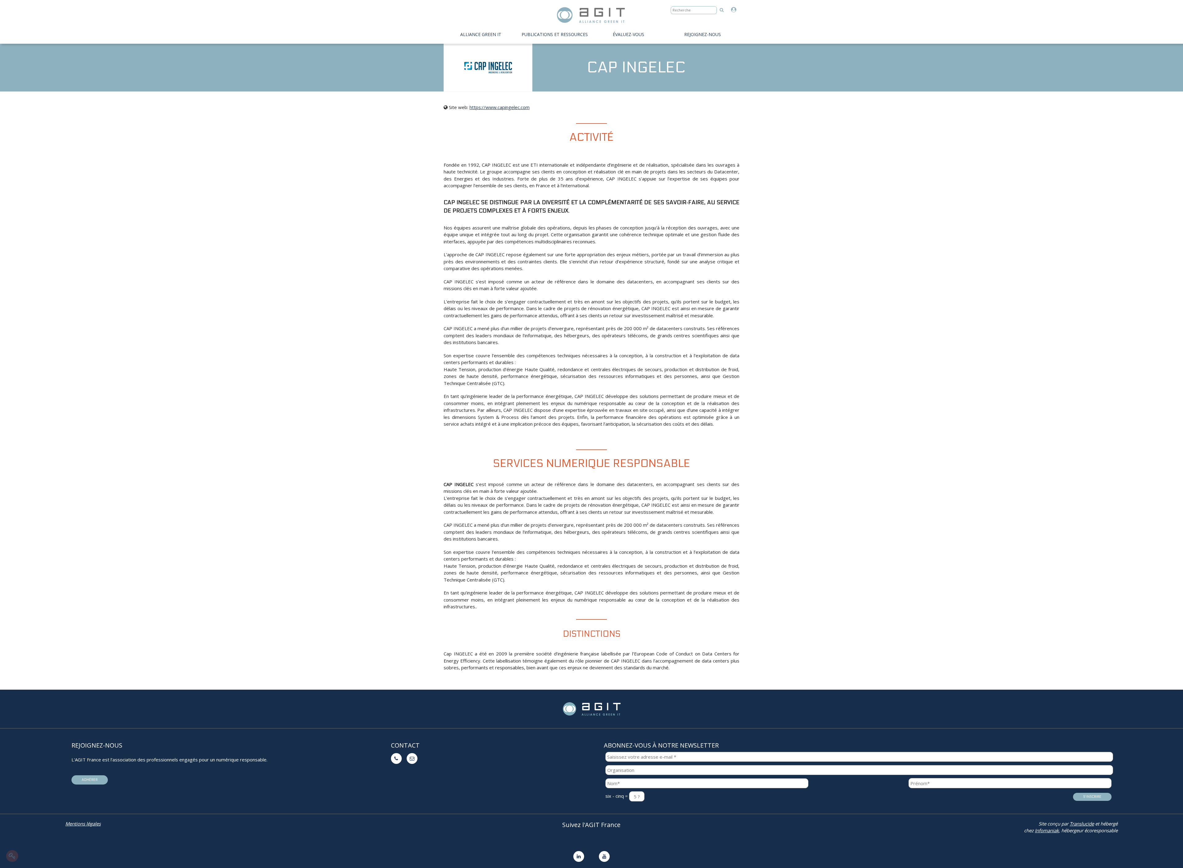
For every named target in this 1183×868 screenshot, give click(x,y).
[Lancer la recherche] (722, 10)
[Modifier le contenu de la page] (12, 856)
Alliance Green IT (480, 34)
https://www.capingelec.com (500, 107)
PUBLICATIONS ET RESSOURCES (555, 34)
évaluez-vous (628, 34)
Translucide (1082, 824)
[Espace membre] (735, 10)
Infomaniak (1047, 830)
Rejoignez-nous (702, 34)
